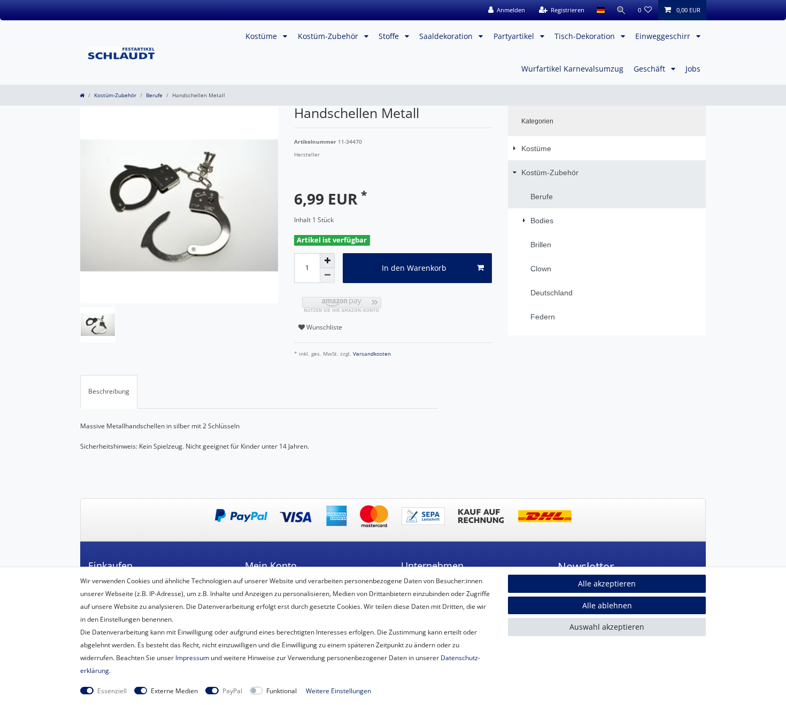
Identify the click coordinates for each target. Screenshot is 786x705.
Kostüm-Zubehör (329, 36)
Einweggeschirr (663, 36)
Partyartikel (515, 36)
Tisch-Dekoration (585, 36)
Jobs (692, 69)
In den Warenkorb (414, 268)
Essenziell (112, 690)
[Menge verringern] (327, 275)
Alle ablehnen (607, 605)
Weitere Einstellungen (338, 690)
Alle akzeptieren (607, 583)
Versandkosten (371, 353)
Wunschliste (323, 327)
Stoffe (390, 36)
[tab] (108, 391)
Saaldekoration (447, 36)
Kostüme (262, 36)
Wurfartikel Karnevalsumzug (572, 69)
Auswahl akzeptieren (606, 627)
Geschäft (650, 69)
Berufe (154, 95)
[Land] (600, 10)
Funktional (281, 690)
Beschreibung (108, 391)
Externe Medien (174, 690)
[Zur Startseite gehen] (82, 95)
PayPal (232, 690)
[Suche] (621, 10)
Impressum (192, 657)
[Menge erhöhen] (327, 260)
